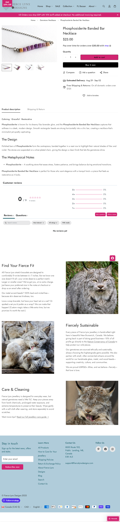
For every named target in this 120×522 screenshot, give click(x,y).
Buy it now (91, 65)
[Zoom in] (52, 30)
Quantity (67, 51)
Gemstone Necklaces (48, 20)
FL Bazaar (81, 6)
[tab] (22, 216)
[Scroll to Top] (115, 509)
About (91, 6)
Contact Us (42, 483)
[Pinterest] (98, 449)
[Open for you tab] (112, 258)
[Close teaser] (13, 7)
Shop (48, 6)
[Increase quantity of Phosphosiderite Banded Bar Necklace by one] (75, 57)
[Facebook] (105, 449)
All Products (43, 447)
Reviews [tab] (9, 215)
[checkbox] (65, 223)
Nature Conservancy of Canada (101, 341)
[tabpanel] (60, 239)
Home (40, 6)
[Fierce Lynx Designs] (16, 6)
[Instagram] (112, 449)
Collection (67, 6)
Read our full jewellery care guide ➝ (33, 416)
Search (41, 479)
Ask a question (100, 214)
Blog (40, 475)
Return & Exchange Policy (49, 463)
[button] (89, 189)
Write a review (112, 214)
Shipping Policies (45, 459)
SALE (57, 6)
